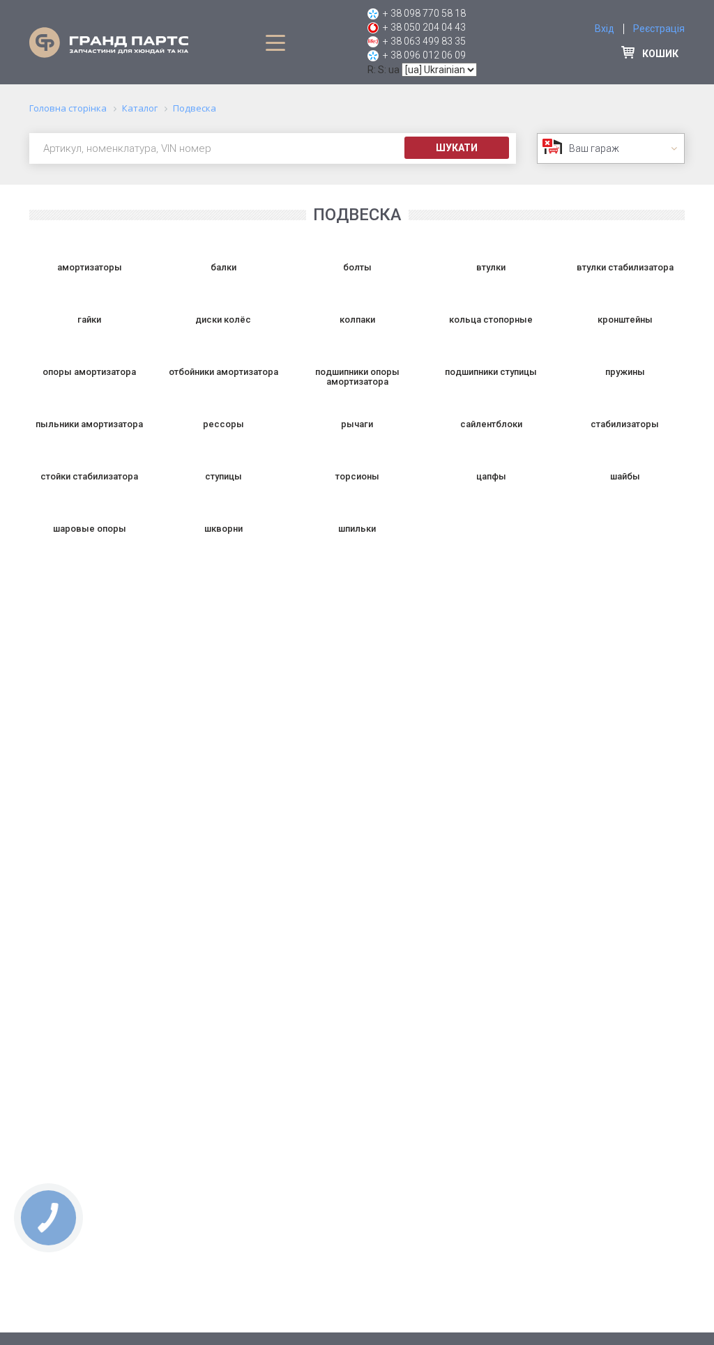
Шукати (457, 147)
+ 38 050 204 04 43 (424, 27)
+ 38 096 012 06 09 (424, 55)
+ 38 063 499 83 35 (424, 41)
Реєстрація (659, 28)
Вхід (604, 28)
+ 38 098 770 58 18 (424, 13)
